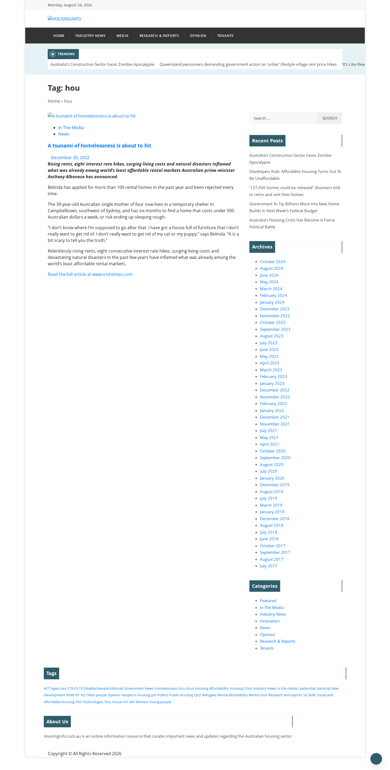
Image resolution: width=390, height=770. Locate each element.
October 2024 (272, 261)
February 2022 (273, 403)
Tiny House (113, 701)
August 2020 (271, 464)
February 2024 (273, 295)
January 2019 (272, 511)
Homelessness (166, 688)
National (323, 688)
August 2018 (271, 525)
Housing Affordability (212, 688)
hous (190, 688)
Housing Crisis (241, 688)
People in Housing (136, 695)
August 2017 (271, 559)
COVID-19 (75, 688)
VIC (125, 701)
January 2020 (272, 478)
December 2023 (274, 308)
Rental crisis (258, 695)
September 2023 (275, 329)
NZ (83, 695)
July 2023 (268, 342)
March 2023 (271, 369)
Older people (96, 695)
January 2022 (272, 410)
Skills (312, 695)
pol (153, 695)
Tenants (225, 35)
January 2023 (272, 383)
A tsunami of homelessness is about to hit (99, 145)
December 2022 (274, 390)
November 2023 (275, 315)
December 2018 (274, 518)
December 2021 (274, 417)
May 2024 (269, 281)
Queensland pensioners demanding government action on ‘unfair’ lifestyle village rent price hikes (248, 64)
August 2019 (271, 491)
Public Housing (181, 695)
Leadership (307, 688)
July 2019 (268, 498)
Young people (160, 701)
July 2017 (268, 565)
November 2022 (275, 396)
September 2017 (275, 552)
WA (132, 701)
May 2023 (269, 356)
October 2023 (272, 322)
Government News (139, 688)
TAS (78, 701)
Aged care (58, 688)
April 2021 (269, 444)
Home (58, 35)
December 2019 (274, 484)
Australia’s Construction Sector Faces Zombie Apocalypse (102, 64)
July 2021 (268, 430)
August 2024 (271, 268)
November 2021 (275, 424)
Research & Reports (159, 35)
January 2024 (272, 302)
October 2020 (272, 451)
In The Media (71, 127)
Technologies (93, 701)
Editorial (116, 688)
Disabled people (96, 688)
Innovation (270, 621)
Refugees (209, 695)
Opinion (198, 35)
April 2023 (269, 363)
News (63, 134)
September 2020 (275, 457)
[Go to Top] (376, 759)
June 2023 (269, 349)
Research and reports (285, 695)
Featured (268, 600)
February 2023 (273, 376)
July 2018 (268, 532)
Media (122, 35)
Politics (162, 695)
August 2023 (271, 335)
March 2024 (271, 288)
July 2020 (268, 471)
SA (305, 695)
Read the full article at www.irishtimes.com (90, 274)
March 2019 (271, 505)
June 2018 (269, 538)
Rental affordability (233, 695)
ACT (47, 688)
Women (142, 701)
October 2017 (272, 545)
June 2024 (269, 275)
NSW (70, 695)
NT (77, 695)
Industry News (90, 35)
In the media (287, 688)
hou (182, 688)
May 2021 (269, 437)
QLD (197, 695)
